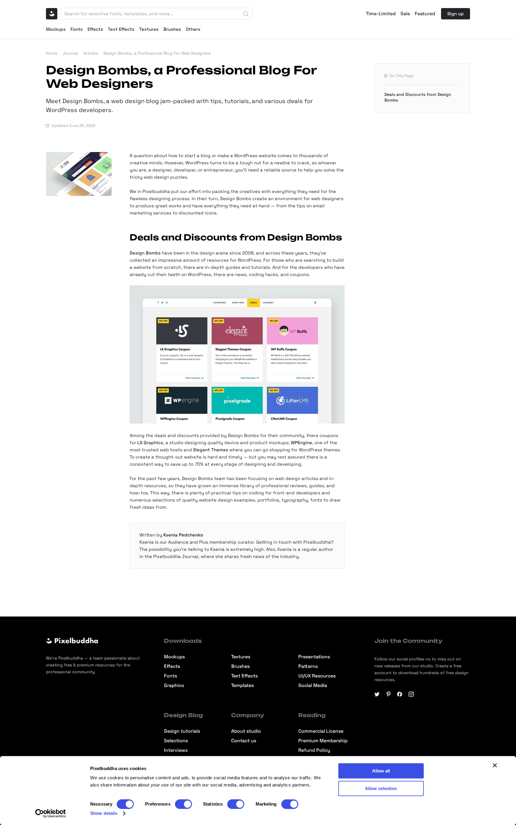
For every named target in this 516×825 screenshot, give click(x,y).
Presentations (314, 656)
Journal (70, 53)
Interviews (176, 750)
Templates (242, 685)
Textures (149, 29)
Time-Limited (381, 13)
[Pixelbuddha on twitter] (377, 694)
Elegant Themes (210, 450)
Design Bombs (145, 253)
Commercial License (320, 731)
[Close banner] (495, 765)
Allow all (381, 770)
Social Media (312, 685)
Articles (90, 53)
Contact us (243, 740)
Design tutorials (182, 731)
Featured (425, 13)
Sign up (455, 13)
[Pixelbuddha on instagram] (411, 694)
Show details (103, 813)
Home (51, 53)
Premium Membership (323, 740)
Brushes (172, 29)
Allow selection (381, 788)
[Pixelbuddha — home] (51, 13)
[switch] (183, 804)
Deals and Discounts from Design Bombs (417, 97)
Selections (176, 740)
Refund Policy (314, 750)
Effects (95, 29)
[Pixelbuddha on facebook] (400, 694)
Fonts (76, 29)
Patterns (308, 666)
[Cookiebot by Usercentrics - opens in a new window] (50, 813)
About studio (246, 731)
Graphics (174, 685)
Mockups (56, 29)
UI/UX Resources (317, 676)
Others (193, 29)
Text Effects (121, 29)
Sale (405, 13)
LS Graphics (150, 442)
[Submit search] (245, 13)
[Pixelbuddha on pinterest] (388, 694)
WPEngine (301, 442)
